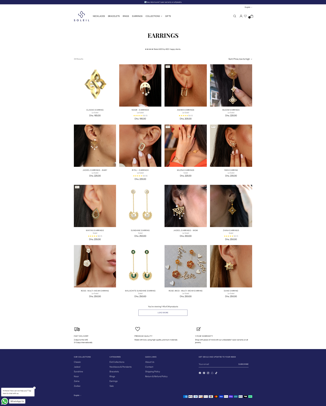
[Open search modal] (234, 16)
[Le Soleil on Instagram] (208, 373)
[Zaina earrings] (231, 206)
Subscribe (243, 364)
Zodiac (77, 386)
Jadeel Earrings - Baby (95, 170)
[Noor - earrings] (140, 85)
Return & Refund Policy (156, 376)
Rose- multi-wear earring (95, 291)
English (247, 7)
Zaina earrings (231, 230)
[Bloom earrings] (231, 85)
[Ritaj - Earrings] (140, 146)
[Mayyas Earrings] (95, 206)
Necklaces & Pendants (121, 367)
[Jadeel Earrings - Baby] (95, 146)
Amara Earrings (185, 110)
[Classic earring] (95, 85)
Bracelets (114, 371)
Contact (149, 367)
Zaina (76, 381)
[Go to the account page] (240, 16)
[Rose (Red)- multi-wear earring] (186, 266)
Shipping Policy (152, 371)
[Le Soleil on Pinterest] (204, 373)
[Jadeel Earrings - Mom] (186, 206)
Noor (76, 376)
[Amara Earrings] (186, 85)
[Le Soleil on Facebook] (200, 373)
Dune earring (231, 291)
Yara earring (231, 170)
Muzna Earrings (185, 170)
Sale (112, 386)
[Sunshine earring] (140, 206)
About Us (149, 362)
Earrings (114, 381)
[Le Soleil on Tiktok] (216, 373)
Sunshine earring (140, 230)
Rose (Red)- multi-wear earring (186, 291)
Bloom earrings (231, 110)
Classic (77, 362)
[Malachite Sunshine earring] (140, 266)
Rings (112, 376)
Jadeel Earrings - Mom (185, 230)
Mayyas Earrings (95, 230)
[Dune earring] (231, 266)
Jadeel (77, 367)
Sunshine (78, 371)
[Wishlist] (245, 16)
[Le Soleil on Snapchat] (212, 373)
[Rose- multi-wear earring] (95, 266)
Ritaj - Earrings (140, 170)
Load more (163, 313)
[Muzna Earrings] (186, 146)
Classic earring (95, 110)
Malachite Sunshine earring (140, 291)
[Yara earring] (231, 146)
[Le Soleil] (81, 16)
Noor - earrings (140, 110)
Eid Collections (117, 362)
